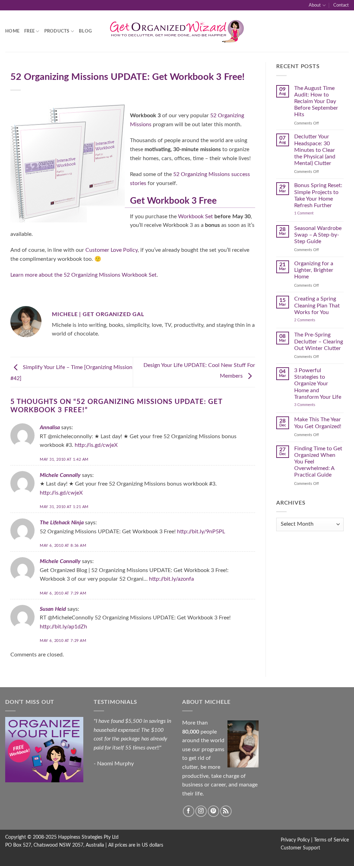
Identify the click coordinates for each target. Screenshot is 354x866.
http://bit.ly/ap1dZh (63, 626)
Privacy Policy (295, 839)
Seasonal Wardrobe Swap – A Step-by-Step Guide (318, 234)
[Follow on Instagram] (201, 811)
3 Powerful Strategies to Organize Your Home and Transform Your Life (317, 384)
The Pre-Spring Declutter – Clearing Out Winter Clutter (318, 341)
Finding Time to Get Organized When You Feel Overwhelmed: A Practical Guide (318, 462)
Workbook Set (195, 216)
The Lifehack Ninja (62, 522)
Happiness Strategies (80, 837)
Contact (341, 5)
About (315, 5)
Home (12, 31)
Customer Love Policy (111, 250)
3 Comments (313, 405)
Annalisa (50, 427)
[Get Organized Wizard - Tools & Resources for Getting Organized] (177, 31)
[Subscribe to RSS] (226, 811)
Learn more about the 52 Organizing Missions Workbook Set (83, 275)
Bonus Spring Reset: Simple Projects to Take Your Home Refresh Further (318, 195)
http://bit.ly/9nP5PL (201, 531)
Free (29, 31)
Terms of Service (331, 839)
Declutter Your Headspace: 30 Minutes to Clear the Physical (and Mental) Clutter (314, 150)
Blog (85, 31)
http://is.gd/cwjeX (96, 445)
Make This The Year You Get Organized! (317, 423)
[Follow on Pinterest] (213, 811)
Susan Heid (53, 609)
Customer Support (300, 847)
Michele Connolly (60, 475)
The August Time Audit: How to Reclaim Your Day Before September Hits (316, 101)
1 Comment (310, 213)
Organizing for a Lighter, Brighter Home (313, 270)
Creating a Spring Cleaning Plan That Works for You (317, 305)
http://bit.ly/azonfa (171, 579)
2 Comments (311, 320)
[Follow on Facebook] (188, 811)
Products (56, 31)
